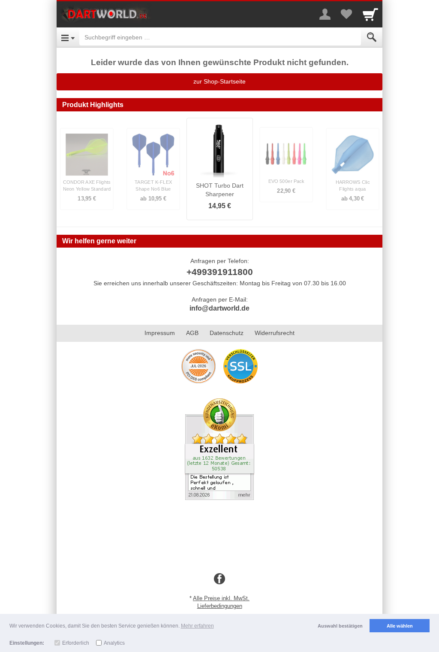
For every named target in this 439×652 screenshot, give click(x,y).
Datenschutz (227, 332)
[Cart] (370, 14)
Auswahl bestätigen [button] (340, 625)
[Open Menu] (68, 37)
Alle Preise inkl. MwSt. (221, 598)
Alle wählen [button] (400, 625)
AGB (192, 332)
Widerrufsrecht (275, 332)
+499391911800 (219, 272)
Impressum (159, 332)
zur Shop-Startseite (219, 81)
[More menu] (325, 14)
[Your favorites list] (346, 14)
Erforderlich (75, 643)
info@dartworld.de (219, 308)
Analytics (114, 643)
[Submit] (371, 37)
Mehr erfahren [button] (197, 626)
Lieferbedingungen (219, 606)
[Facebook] (219, 579)
